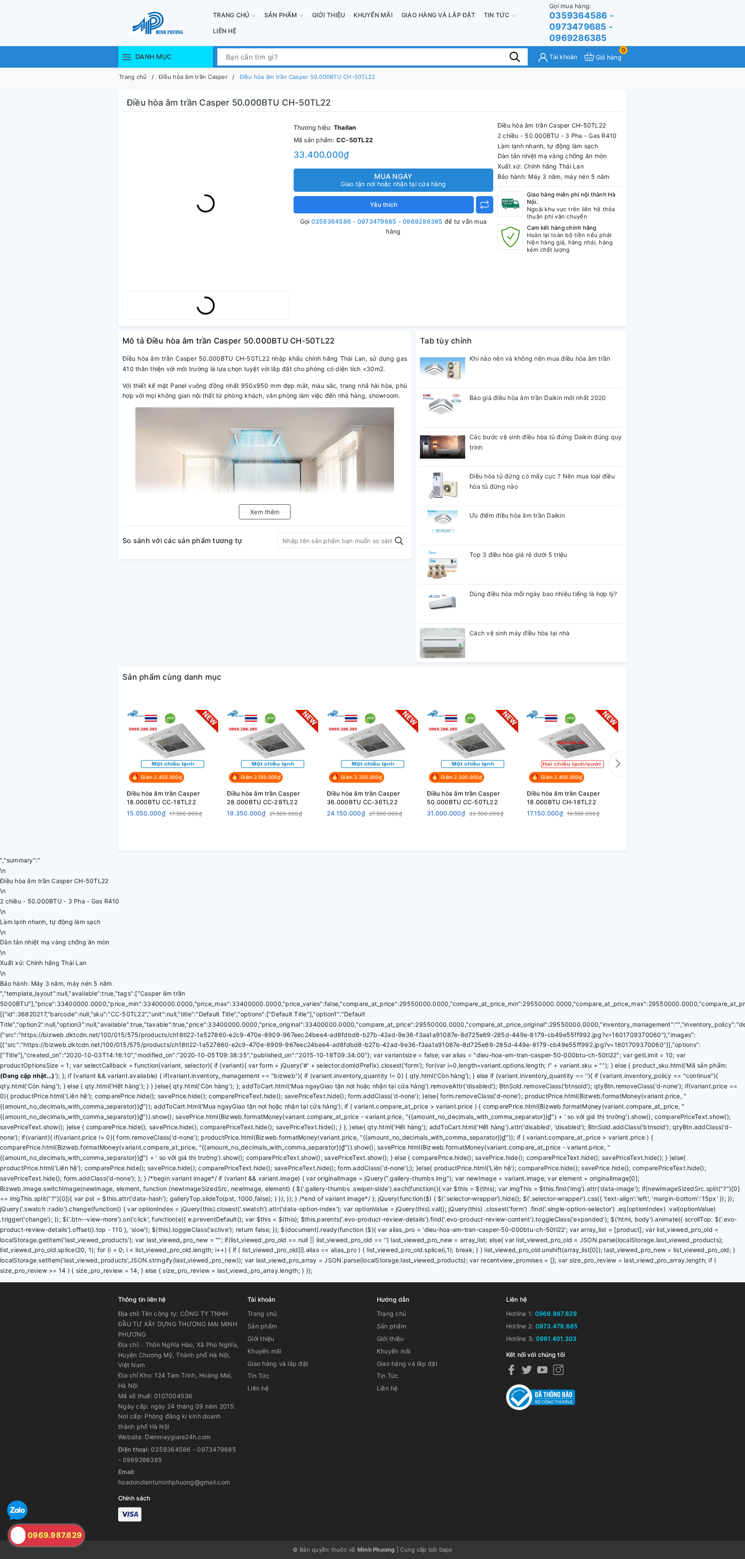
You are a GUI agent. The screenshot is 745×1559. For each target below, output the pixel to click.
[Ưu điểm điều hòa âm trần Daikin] (442, 525)
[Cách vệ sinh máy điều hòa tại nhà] (442, 643)
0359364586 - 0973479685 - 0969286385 (581, 22)
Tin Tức (497, 15)
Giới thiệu (328, 15)
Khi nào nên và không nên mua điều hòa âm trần (540, 358)
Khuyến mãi (373, 15)
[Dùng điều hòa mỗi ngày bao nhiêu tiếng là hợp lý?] (442, 604)
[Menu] (126, 56)
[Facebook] (511, 1369)
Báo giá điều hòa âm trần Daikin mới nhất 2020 (538, 397)
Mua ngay (393, 179)
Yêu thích (383, 204)
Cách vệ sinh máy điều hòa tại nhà (520, 633)
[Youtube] (542, 1369)
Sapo (446, 1549)
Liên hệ (224, 30)
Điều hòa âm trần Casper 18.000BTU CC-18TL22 (163, 798)
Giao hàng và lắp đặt (438, 15)
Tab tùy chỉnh (446, 340)
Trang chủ (232, 15)
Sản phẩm (281, 15)
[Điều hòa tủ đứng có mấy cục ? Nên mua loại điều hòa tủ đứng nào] (442, 486)
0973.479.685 (556, 1326)
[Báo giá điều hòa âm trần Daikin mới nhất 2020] (442, 408)
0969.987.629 (556, 1313)
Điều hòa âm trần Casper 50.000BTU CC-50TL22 (463, 798)
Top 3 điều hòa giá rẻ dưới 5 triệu (518, 554)
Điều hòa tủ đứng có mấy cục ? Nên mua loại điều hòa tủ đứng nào (542, 481)
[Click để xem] (206, 203)
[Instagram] (558, 1369)
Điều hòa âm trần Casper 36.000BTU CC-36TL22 (363, 798)
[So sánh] (484, 204)
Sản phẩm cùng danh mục (172, 676)
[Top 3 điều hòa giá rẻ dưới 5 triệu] (442, 565)
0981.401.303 (556, 1338)
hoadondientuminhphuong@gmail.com (174, 1482)
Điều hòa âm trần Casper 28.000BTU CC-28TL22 (263, 798)
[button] (616, 764)
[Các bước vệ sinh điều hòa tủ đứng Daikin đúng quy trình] (442, 447)
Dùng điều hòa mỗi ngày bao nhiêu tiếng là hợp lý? (543, 593)
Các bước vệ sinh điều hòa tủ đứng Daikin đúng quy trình (546, 442)
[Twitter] (527, 1369)
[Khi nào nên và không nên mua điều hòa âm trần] (442, 368)
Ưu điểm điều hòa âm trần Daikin (517, 515)
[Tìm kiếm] (514, 56)
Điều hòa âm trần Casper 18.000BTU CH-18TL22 (563, 798)
